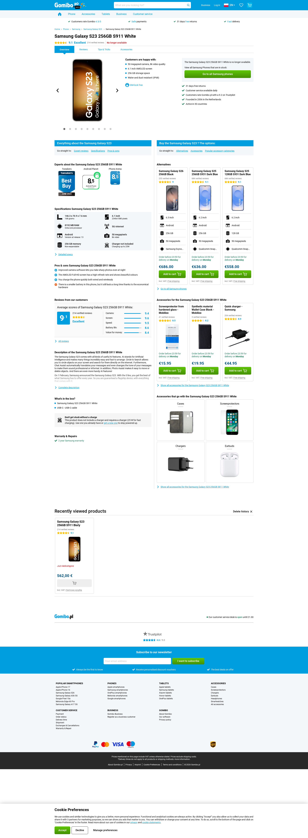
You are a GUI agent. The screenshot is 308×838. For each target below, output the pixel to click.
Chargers (215, 693)
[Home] (60, 14)
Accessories (88, 14)
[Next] (117, 90)
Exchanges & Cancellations (67, 725)
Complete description (68, 387)
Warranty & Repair (63, 728)
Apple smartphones (115, 687)
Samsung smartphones (117, 690)
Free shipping (174, 281)
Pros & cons (113, 151)
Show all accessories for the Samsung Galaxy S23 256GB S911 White (195, 385)
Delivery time (61, 720)
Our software (164, 717)
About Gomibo (165, 714)
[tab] (64, 129)
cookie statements (151, 822)
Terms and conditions (172, 765)
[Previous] (58, 90)
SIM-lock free (136, 85)
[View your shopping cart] (249, 5)
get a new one (111, 423)
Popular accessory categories (219, 151)
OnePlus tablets (166, 698)
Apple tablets (165, 687)
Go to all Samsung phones (174, 288)
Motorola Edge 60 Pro (65, 701)
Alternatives (182, 151)
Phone (71, 14)
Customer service (142, 14)
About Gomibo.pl (115, 765)
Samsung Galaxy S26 (65, 693)
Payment (60, 714)
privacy (133, 822)
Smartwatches (217, 701)
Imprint (138, 765)
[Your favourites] (241, 5)
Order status (61, 717)
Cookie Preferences (152, 765)
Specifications (98, 151)
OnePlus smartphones (117, 693)
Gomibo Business (115, 714)
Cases (213, 687)
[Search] (188, 5)
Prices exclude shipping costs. (184, 757)
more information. (182, 759)
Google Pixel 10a (63, 698)
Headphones (216, 698)
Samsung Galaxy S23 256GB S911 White (123, 29)
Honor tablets (165, 696)
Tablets (106, 14)
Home (57, 29)
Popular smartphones (69, 683)
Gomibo (163, 710)
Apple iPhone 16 (63, 690)
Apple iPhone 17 (63, 687)
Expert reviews (81, 151)
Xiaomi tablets (165, 693)
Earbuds (214, 696)
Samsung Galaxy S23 (93, 29)
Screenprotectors (218, 690)
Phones (111, 683)
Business (121, 14)
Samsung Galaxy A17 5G (66, 704)
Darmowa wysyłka (74, 590)
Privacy (128, 765)
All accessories (217, 704)
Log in (217, 5)
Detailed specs (65, 254)
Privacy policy (165, 720)
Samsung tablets (166, 690)
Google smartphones (116, 698)
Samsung (76, 29)
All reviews (63, 341)
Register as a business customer (121, 717)
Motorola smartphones (117, 696)
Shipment (60, 723)
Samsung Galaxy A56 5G (66, 696)
